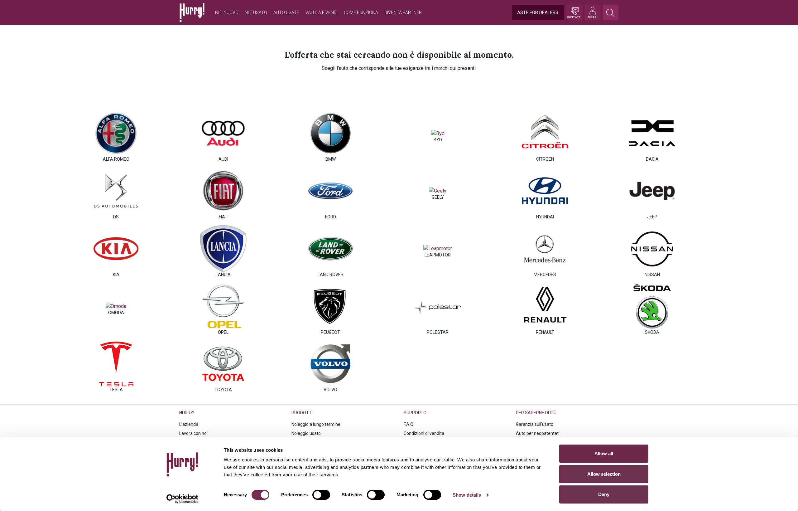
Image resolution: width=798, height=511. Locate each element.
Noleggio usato (306, 433)
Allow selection (604, 474)
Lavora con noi (193, 433)
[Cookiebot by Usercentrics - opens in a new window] (182, 499)
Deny (603, 494)
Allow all (603, 453)
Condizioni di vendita (424, 433)
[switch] (321, 495)
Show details (467, 495)
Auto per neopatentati (538, 433)
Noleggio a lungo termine (315, 424)
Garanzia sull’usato (534, 424)
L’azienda (188, 424)
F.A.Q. (409, 424)
